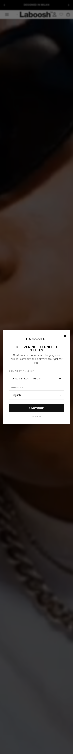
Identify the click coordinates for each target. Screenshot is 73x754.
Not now (36, 416)
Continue (36, 408)
